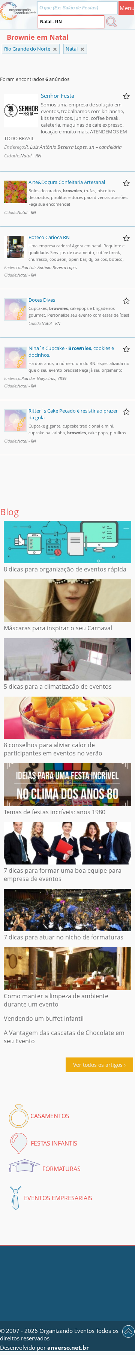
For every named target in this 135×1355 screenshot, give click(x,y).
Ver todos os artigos (98, 1064)
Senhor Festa (57, 95)
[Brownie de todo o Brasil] (54, 49)
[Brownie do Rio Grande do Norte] (82, 49)
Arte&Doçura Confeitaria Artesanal (66, 182)
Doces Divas (41, 299)
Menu (127, 8)
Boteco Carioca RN (49, 237)
